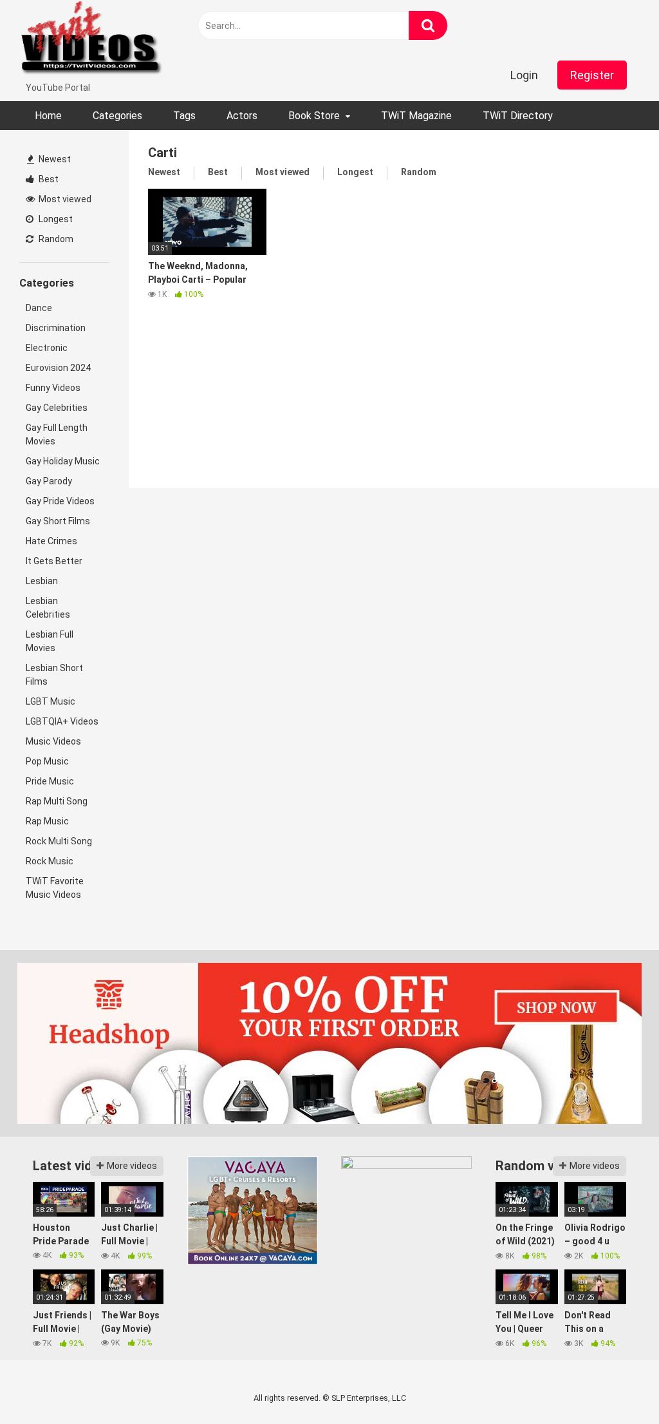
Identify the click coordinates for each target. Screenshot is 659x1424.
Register (592, 75)
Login (524, 75)
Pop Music (47, 761)
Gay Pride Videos (60, 501)
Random (55, 239)
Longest (55, 219)
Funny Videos (53, 388)
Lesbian (42, 581)
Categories (117, 115)
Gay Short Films (58, 521)
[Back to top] (616, 1385)
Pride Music (50, 781)
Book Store (314, 115)
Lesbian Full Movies (49, 641)
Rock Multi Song (59, 841)
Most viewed (64, 199)
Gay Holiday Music (63, 461)
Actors (242, 115)
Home (48, 115)
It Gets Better (54, 561)
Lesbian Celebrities (48, 608)
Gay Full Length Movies (57, 434)
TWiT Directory (518, 115)
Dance (39, 308)
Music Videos (53, 741)
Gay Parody (49, 481)
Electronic (47, 348)
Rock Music (49, 861)
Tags (184, 115)
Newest (54, 159)
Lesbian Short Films (54, 675)
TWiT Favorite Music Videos (55, 888)
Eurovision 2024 (58, 368)
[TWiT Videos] (91, 40)
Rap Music (47, 821)
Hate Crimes (51, 541)
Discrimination (56, 328)
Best (48, 179)
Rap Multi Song (57, 801)
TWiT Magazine (416, 115)
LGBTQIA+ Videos (62, 721)
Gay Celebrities (57, 408)
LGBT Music (50, 701)
